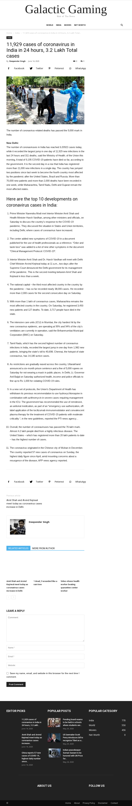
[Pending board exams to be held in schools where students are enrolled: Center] (54, 722)
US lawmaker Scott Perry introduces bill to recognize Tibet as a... (73, 738)
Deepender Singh (17, 61)
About (77, 803)
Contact (114, 803)
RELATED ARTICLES (18, 548)
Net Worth (80, 25)
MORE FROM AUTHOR (43, 548)
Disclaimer (103, 803)
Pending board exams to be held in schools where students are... (73, 722)
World (49, 25)
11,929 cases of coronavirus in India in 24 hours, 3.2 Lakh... (31, 722)
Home (9, 33)
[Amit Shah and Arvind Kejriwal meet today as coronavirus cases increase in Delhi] (18, 567)
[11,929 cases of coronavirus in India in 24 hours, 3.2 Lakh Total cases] (12, 724)
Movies (67, 25)
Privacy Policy (89, 803)
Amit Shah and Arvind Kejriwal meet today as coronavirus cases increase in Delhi (24, 503)
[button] (122, 25)
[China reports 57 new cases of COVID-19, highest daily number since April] (12, 757)
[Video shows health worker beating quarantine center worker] (72, 567)
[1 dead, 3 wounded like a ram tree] (45, 567)
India (58, 25)
